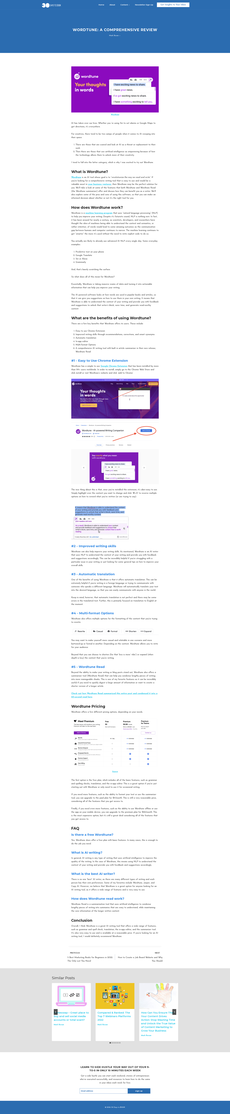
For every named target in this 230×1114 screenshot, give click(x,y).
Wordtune (115, 115)
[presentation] (71, 996)
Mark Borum (114, 35)
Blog (115, 25)
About (112, 5)
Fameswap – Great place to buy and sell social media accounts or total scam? (71, 1016)
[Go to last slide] (56, 1012)
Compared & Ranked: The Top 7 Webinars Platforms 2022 (114, 1016)
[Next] (174, 1012)
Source (115, 772)
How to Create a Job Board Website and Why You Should (140, 957)
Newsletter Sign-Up (144, 5)
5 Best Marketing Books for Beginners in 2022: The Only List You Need (90, 957)
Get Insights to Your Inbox (173, 5)
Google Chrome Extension (114, 366)
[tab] (110, 1042)
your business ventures (99, 184)
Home (101, 5)
